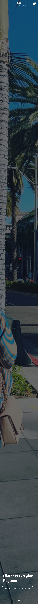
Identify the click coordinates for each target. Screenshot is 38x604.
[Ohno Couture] (19, 3)
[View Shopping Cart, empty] (34, 4)
